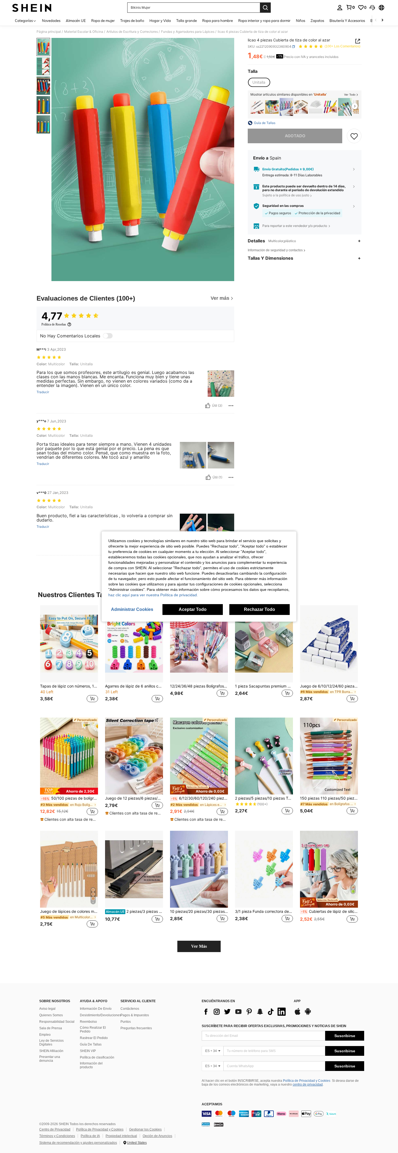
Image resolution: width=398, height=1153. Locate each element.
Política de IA (90, 1136)
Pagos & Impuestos (134, 1015)
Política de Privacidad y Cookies (306, 1081)
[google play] (308, 1014)
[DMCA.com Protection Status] (218, 1124)
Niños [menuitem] (300, 20)
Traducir (43, 392)
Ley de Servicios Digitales (51, 1042)
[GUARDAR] (354, 136)
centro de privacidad (308, 1084)
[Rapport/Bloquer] (231, 405)
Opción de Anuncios (157, 1136)
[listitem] (257, 107)
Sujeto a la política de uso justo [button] (285, 195)
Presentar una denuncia (49, 1059)
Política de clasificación (97, 1057)
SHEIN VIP (88, 1051)
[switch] (108, 335)
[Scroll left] (376, 20)
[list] (245, 1012)
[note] (69, 791)
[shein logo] (31, 7)
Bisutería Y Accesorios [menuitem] (347, 20)
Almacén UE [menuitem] (76, 20)
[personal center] (340, 7)
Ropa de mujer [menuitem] (103, 20)
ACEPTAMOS (212, 1104)
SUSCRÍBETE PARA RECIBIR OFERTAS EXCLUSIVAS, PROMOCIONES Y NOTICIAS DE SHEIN (274, 1026)
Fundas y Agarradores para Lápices (187, 32)
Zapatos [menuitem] (317, 20)
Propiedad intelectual (121, 1136)
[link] (350, 7)
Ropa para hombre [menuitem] (217, 20)
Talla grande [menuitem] (186, 20)
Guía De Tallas (91, 1044)
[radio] (259, 82)
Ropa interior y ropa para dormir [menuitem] (264, 20)
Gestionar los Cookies (145, 1129)
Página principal (49, 32)
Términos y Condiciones (57, 1136)
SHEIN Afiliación (51, 1051)
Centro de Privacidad (54, 1129)
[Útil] (207, 405)
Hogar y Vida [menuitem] (160, 20)
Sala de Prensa (50, 1028)
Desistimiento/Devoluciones (100, 1015)
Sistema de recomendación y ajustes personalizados (78, 1143)
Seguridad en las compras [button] (283, 206)
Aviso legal (47, 1009)
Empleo (45, 1035)
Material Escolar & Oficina (83, 32)
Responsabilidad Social (56, 1022)
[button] (372, 7)
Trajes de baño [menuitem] (132, 20)
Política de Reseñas (53, 324)
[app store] (297, 1014)
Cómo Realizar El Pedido (93, 1029)
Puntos (125, 1022)
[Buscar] (265, 7)
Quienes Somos (51, 1015)
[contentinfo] (283, 1113)
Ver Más (199, 946)
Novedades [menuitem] (51, 20)
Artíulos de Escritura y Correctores (132, 32)
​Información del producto (91, 1065)
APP (297, 1001)
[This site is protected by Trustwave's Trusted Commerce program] (206, 1124)
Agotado (295, 135)
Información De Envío (96, 1009)
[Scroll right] (382, 20)
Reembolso (88, 1022)
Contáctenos (129, 1009)
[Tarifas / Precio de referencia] (264, 57)
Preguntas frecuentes (136, 1028)
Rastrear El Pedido (94, 1038)
